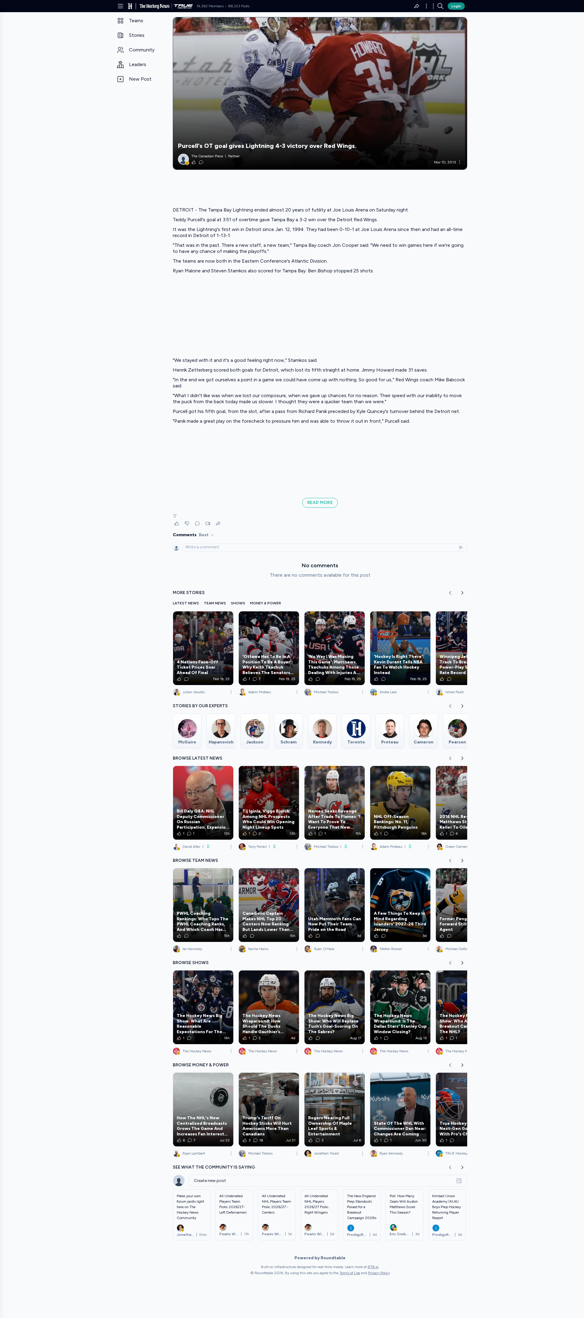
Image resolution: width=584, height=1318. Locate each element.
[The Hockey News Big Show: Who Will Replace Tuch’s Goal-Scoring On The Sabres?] (334, 1007)
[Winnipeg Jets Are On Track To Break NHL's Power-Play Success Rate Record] (466, 648)
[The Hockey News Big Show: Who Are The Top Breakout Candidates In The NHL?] (466, 1007)
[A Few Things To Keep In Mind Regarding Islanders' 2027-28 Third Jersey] (400, 905)
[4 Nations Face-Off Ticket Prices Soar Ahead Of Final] (203, 648)
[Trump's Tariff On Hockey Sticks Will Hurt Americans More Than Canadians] (269, 1109)
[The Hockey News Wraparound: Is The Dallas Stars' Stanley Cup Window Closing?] (400, 1007)
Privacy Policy (379, 1273)
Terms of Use (349, 1273)
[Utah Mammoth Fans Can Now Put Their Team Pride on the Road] (334, 905)
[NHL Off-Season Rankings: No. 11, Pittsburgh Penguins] (400, 803)
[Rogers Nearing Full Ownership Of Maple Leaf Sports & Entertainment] (334, 1109)
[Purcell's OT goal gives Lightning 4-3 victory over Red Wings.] (320, 93)
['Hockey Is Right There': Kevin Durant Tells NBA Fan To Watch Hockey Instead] (400, 648)
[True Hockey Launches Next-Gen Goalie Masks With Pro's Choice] (466, 1109)
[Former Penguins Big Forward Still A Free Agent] (466, 905)
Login (456, 6)
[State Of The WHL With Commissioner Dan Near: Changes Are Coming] (400, 1109)
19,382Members (210, 6)
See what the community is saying (214, 1167)
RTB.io (373, 1267)
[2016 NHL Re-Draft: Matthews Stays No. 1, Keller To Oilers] (466, 803)
